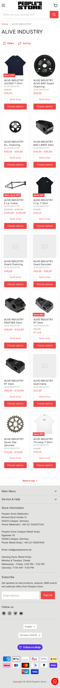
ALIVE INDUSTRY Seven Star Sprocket (14, 442)
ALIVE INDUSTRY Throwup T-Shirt (43, 441)
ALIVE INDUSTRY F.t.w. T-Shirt (43, 202)
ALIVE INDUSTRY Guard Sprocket (43, 263)
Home (5, 24)
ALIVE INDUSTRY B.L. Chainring (14, 143)
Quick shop (15, 99)
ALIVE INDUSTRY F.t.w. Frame (14, 202)
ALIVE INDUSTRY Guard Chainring (14, 263)
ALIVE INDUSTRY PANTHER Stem (14, 321)
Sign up (47, 595)
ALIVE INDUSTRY (12, 86)
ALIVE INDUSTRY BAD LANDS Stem (43, 143)
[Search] (54, 14)
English (28, 626)
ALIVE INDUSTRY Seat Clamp (43, 382)
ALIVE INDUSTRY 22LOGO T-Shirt (14, 82)
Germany (28, 635)
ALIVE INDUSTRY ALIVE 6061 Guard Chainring (43, 83)
